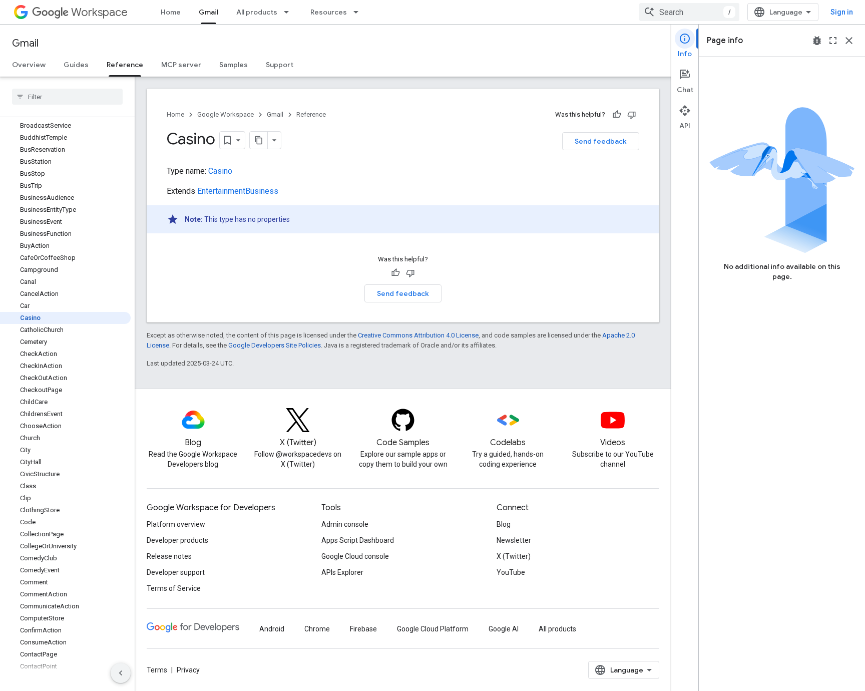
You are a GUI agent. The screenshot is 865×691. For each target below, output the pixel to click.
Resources (328, 12)
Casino (220, 171)
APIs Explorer (342, 572)
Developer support (176, 572)
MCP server (181, 64)
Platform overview (176, 524)
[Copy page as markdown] (259, 140)
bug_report (817, 41)
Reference (125, 64)
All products (256, 12)
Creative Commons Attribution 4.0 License (418, 335)
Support (279, 64)
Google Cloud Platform (433, 629)
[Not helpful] (631, 114)
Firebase (363, 629)
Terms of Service (174, 588)
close (849, 41)
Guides (76, 64)
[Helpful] (616, 114)
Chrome (317, 629)
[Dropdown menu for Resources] (359, 12)
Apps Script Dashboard (357, 540)
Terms (157, 670)
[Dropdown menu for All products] (289, 12)
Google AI (504, 629)
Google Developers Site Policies (274, 345)
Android (271, 629)
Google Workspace (225, 114)
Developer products (177, 540)
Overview (29, 64)
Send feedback (601, 141)
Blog (504, 524)
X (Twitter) (514, 556)
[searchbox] (67, 97)
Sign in (841, 12)
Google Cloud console (355, 556)
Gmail (208, 12)
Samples (233, 64)
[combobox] (689, 12)
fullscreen (833, 41)
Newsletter (514, 540)
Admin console (344, 524)
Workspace (99, 12)
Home (171, 12)
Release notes (169, 556)
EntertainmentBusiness (237, 191)
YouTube (511, 572)
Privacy (188, 670)
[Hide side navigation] (121, 673)
